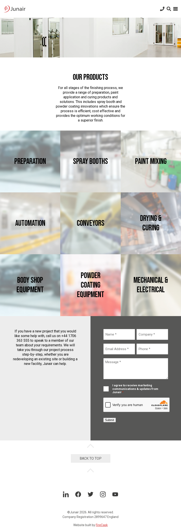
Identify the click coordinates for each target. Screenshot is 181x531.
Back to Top (91, 458)
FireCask (102, 525)
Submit (109, 420)
